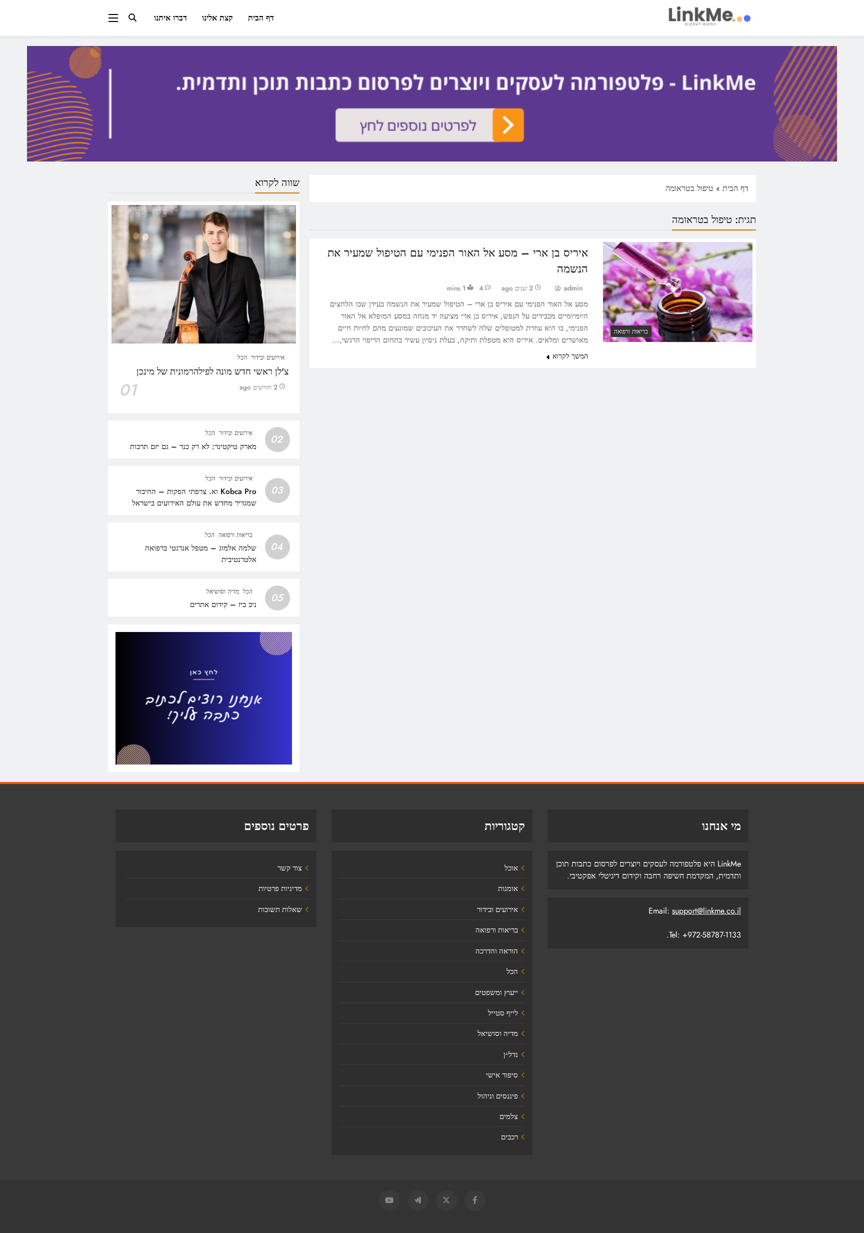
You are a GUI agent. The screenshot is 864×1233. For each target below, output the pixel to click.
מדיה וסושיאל (222, 591)
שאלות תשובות (280, 909)
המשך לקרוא (570, 356)
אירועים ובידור (267, 357)
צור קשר (290, 868)
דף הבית (261, 18)
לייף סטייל (503, 1013)
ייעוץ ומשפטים (496, 992)
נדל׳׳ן (511, 1054)
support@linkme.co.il (706, 910)
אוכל (511, 868)
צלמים (509, 1116)
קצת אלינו (217, 18)
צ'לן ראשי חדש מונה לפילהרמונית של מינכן (212, 371)
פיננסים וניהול (498, 1096)
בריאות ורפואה (631, 331)
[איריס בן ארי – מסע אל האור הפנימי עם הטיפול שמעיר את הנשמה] (677, 292)
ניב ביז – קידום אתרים (223, 604)
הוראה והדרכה (497, 951)
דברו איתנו (170, 18)
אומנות (508, 888)
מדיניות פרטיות (280, 888)
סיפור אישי (502, 1075)
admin (573, 288)
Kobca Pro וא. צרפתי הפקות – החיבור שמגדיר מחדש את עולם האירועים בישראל (194, 497)
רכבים (509, 1137)
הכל (242, 357)
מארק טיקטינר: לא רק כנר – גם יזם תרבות (193, 446)
